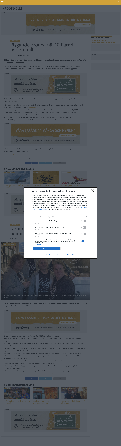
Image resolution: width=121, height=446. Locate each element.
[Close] (93, 191)
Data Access (60, 255)
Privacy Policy (71, 255)
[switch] (83, 221)
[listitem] (60, 217)
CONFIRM (46, 248)
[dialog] (60, 223)
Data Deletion (50, 255)
